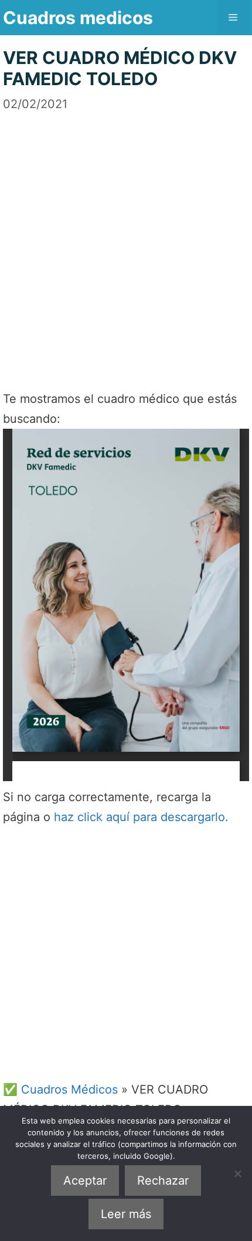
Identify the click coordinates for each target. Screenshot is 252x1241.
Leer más (126, 1214)
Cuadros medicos (78, 17)
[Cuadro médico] (126, 605)
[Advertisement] (126, 239)
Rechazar (163, 1180)
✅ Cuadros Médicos (60, 1089)
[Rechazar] (237, 1173)
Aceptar (85, 1180)
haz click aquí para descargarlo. (141, 817)
